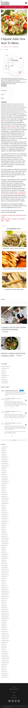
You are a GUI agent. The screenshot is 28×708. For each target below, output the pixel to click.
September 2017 (5, 574)
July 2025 (3, 448)
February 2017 (4, 587)
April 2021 (3, 531)
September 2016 (5, 596)
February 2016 (4, 609)
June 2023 (3, 487)
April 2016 (3, 605)
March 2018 (4, 563)
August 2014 (4, 642)
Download (3, 85)
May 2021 (3, 529)
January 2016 (4, 611)
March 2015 (4, 629)
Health (3, 373)
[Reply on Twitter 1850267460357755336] (5, 419)
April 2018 (3, 562)
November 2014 (5, 636)
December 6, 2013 (7, 46)
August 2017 (4, 576)
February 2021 (4, 534)
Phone (2, 98)
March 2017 (4, 585)
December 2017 (5, 569)
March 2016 (4, 607)
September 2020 (5, 543)
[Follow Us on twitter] (16, 701)
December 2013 (5, 656)
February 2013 (4, 675)
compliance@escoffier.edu (22, 115)
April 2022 (3, 509)
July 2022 (3, 505)
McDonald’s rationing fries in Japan (14, 289)
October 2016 (4, 594)
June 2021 (3, 527)
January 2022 (4, 514)
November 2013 (5, 658)
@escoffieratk (18, 398)
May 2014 (3, 647)
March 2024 (4, 474)
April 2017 (3, 583)
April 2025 (3, 454)
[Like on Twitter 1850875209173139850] (9, 408)
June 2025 (3, 450)
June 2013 (3, 667)
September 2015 (5, 618)
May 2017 (3, 582)
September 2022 (5, 503)
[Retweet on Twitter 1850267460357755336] (7, 419)
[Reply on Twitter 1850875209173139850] (5, 408)
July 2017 (3, 578)
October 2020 (4, 541)
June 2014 (3, 645)
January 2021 (4, 536)
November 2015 (5, 614)
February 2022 (4, 512)
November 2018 (5, 558)
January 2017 (4, 589)
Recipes (3, 379)
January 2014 (4, 655)
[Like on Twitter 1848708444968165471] (9, 436)
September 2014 (5, 640)
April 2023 (3, 490)
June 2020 (3, 549)
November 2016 (5, 593)
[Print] (8, 49)
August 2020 (4, 545)
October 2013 (4, 660)
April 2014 (3, 649)
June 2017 (3, 580)
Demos (3, 370)
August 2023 (4, 483)
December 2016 (5, 591)
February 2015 (4, 631)
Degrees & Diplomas (14, 689)
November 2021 (5, 518)
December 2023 (5, 479)
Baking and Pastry (5, 366)
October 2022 (4, 501)
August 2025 (4, 447)
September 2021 (5, 521)
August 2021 (4, 523)
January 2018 (4, 567)
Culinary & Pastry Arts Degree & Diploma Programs (13, 328)
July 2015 (3, 622)
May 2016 (3, 604)
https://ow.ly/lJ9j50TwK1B (9, 432)
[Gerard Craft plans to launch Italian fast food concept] (14, 239)
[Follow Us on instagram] (12, 701)
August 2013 (4, 664)
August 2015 (4, 620)
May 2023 (3, 489)
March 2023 (4, 492)
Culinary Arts (4, 368)
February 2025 (4, 458)
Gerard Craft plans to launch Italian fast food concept (14, 248)
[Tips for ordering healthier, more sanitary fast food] (14, 259)
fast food (5, 226)
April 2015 (3, 627)
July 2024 (3, 468)
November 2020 (5, 540)
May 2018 (3, 560)
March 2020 (4, 552)
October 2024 (4, 463)
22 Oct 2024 (7, 424)
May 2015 (3, 625)
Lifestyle (3, 377)
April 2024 (3, 472)
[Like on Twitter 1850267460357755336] (9, 419)
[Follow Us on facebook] (9, 701)
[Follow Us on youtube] (19, 701)
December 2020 (5, 538)
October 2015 (4, 616)
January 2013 (4, 676)
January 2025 (4, 459)
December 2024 (5, 461)
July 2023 (3, 485)
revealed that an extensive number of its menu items (13, 193)
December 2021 (5, 516)
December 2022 (5, 498)
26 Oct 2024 (7, 412)
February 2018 (4, 565)
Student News (4, 381)
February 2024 (4, 476)
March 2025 (4, 456)
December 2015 (5, 613)
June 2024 (3, 470)
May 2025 (3, 452)
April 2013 (3, 671)
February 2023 (4, 494)
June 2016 (3, 602)
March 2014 (4, 651)
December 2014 (5, 635)
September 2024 (5, 465)
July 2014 (3, 644)
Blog (14, 692)
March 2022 (4, 510)
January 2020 (4, 556)
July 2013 (3, 666)
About (14, 695)
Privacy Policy (14, 697)
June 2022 (3, 507)
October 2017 (4, 572)
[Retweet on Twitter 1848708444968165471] (7, 436)
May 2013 (3, 669)
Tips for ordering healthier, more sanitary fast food (14, 269)
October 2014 (4, 638)
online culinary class (13, 128)
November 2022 (5, 499)
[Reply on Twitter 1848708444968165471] (5, 436)
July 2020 (3, 547)
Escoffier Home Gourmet (10, 398)
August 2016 (4, 598)
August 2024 (4, 467)
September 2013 (5, 662)
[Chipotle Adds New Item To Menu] (14, 23)
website (10, 115)
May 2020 (3, 551)
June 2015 (3, 624)
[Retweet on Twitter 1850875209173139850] (7, 408)
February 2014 (4, 653)
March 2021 (4, 532)
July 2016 (3, 600)
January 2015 (4, 633)
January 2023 (4, 496)
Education (3, 371)
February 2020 (4, 554)
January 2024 (4, 478)
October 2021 (4, 520)
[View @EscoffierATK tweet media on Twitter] (14, 433)
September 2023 (5, 481)
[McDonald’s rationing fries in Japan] (14, 280)
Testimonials (4, 382)
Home (14, 687)
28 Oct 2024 (7, 400)
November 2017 (5, 571)
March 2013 (4, 673)
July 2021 (3, 525)
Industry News (16, 46)
